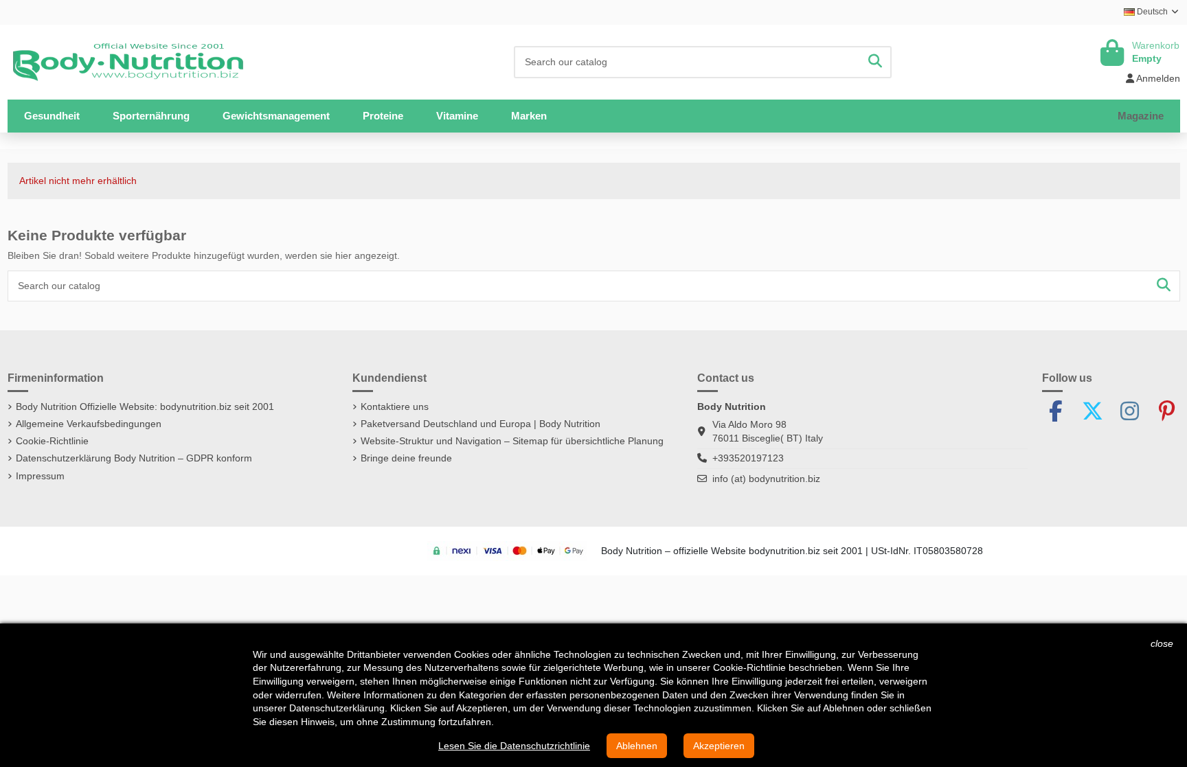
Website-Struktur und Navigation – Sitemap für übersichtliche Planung (512, 440)
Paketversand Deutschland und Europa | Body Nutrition (480, 423)
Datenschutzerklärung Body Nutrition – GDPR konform (134, 458)
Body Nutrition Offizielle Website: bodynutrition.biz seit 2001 (145, 406)
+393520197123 (748, 458)
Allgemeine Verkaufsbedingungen (88, 423)
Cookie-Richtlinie (52, 440)
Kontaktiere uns (395, 406)
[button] (151, 116)
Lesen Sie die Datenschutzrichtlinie (514, 745)
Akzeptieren (719, 745)
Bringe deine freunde (406, 458)
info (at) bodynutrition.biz (766, 478)
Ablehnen (636, 745)
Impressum (40, 475)
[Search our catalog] (875, 62)
